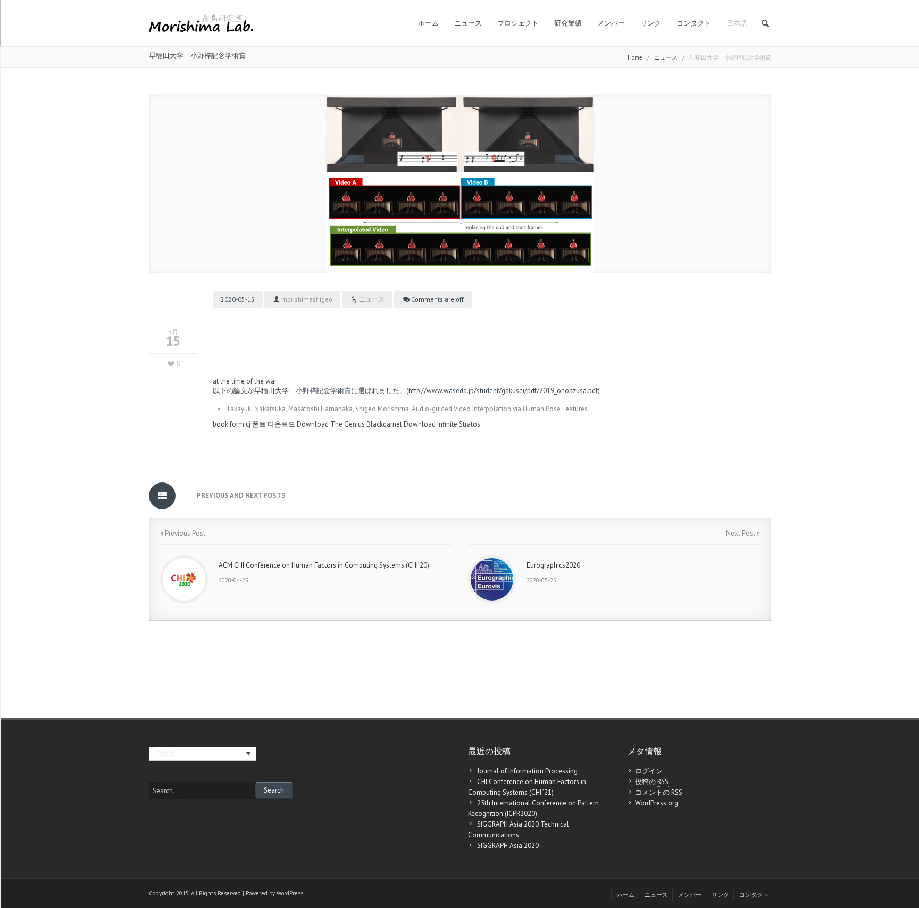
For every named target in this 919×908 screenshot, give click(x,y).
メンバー (611, 23)
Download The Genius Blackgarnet (349, 424)
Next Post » (743, 533)
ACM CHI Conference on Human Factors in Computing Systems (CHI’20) (324, 565)
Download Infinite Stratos (442, 424)
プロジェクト (518, 23)
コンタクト (693, 23)
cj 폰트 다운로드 (270, 424)
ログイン (649, 771)
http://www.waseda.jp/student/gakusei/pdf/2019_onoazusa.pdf (503, 390)
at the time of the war (245, 381)
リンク (650, 23)
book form (228, 424)
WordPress (290, 893)
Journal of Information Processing (527, 771)
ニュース (468, 23)
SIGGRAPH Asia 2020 (508, 845)
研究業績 (568, 23)
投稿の (652, 781)
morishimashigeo (306, 299)
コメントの (658, 792)
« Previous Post (182, 533)
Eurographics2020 (553, 565)
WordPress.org (656, 802)
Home (635, 57)
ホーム (428, 23)
